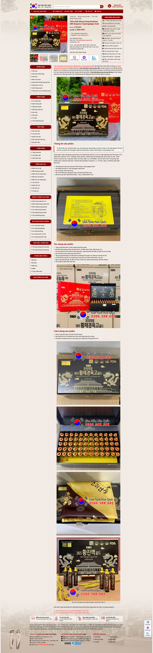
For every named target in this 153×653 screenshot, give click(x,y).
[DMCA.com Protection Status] (66, 643)
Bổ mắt (34, 263)
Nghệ (33, 268)
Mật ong (34, 265)
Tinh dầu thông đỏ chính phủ (40, 247)
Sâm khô (34, 76)
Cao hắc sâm (36, 134)
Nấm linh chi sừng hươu (39, 174)
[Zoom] (32, 51)
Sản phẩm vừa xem (40, 277)
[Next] (64, 34)
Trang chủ (58, 11)
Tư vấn (79, 11)
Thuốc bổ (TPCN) (40, 256)
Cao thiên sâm (36, 155)
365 (78, 42)
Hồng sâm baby (37, 106)
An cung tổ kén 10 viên (39, 234)
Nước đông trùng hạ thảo (39, 207)
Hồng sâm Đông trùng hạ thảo (41, 82)
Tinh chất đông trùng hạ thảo (84, 40)
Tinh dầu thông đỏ (40, 243)
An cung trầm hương (38, 225)
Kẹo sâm (34, 112)
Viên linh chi (35, 188)
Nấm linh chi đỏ (36, 168)
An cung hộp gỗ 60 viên (39, 237)
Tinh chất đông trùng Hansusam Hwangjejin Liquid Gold (71, 611)
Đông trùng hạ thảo (84, 16)
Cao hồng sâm (36, 101)
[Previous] (32, 34)
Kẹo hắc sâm (36, 142)
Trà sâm (34, 118)
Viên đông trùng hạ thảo (39, 212)
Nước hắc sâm (36, 136)
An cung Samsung (37, 231)
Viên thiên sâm (36, 158)
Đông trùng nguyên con (39, 201)
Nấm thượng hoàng (38, 171)
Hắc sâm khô (36, 131)
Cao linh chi (35, 182)
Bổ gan (34, 260)
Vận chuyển (113, 637)
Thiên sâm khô (36, 152)
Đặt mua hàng (99, 639)
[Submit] (101, 6)
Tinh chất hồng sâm (38, 121)
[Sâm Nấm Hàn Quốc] (40, 6)
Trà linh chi (35, 191)
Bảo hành (113, 639)
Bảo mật (112, 642)
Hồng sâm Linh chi (37, 85)
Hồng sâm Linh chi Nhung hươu (41, 91)
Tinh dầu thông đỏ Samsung (40, 250)
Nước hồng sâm (37, 104)
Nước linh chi (36, 185)
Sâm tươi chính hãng (38, 74)
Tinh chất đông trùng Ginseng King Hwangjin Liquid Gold (72, 613)
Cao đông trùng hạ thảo (39, 209)
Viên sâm (35, 115)
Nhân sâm (41, 67)
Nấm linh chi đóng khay (39, 179)
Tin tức (89, 11)
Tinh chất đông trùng (38, 215)
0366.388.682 (117, 7)
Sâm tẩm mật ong (37, 109)
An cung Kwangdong (38, 228)
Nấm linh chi (41, 164)
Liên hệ (99, 11)
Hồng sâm (41, 97)
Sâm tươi (34, 71)
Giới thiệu (69, 11)
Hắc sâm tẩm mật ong (38, 139)
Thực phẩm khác (37, 271)
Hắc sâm (40, 127)
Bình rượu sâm (36, 79)
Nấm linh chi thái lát (38, 177)
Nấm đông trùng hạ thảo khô (40, 204)
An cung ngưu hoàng (40, 221)
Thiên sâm (41, 148)
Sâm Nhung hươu (37, 88)
